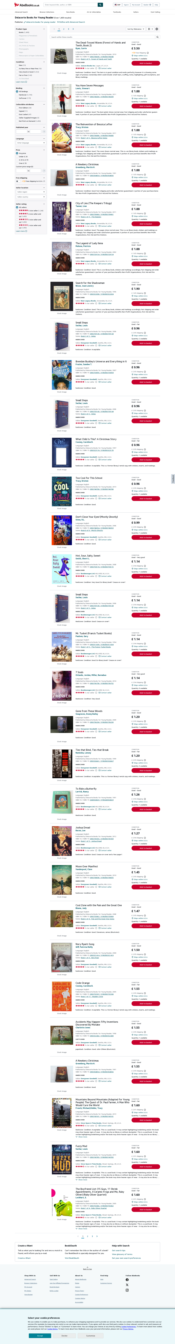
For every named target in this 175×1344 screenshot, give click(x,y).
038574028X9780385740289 (102, 97)
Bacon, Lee (80, 830)
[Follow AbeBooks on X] (127, 1285)
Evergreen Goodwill (89, 343)
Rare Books (70, 12)
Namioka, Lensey (83, 753)
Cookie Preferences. (128, 1326)
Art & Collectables (94, 12)
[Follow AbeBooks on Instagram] (127, 1290)
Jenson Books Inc (88, 66)
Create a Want (24, 1258)
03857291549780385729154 (102, 254)
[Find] (100, 5)
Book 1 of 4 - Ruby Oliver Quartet (94, 1208)
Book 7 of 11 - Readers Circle (92, 996)
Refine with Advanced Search (72, 22)
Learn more (20, 82)
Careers (77, 1287)
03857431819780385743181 (102, 1116)
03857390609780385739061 (102, 214)
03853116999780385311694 (102, 644)
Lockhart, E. (81, 1197)
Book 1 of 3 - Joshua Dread (91, 841)
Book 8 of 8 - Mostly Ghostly (92, 530)
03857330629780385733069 (102, 916)
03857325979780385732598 (102, 994)
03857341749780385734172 (102, 567)
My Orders (27, 1291)
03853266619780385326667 (102, 761)
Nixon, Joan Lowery (85, 286)
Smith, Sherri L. (83, 558)
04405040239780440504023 (102, 800)
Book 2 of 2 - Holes (88, 336)
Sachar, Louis (82, 325)
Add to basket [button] (146, 63)
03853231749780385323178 (102, 450)
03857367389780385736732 (102, 683)
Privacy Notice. (128, 1329)
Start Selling (155, 12)
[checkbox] (17, 32)
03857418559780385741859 (102, 839)
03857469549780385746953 (102, 528)
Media (77, 1283)
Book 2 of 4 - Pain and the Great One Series (97, 919)
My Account (136, 5)
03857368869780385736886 (102, 135)
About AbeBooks (80, 1279)
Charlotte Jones (83, 1027)
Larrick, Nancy (82, 791)
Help (156, 5)
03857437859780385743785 (102, 1157)
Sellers (136, 12)
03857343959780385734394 (102, 373)
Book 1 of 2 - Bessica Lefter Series (94, 138)
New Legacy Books (88, 103)
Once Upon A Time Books (91, 1123)
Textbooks (117, 12)
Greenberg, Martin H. (85, 167)
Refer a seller (54, 1291)
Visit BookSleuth (72, 1258)
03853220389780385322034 (102, 294)
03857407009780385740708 (102, 489)
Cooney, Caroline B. (84, 442)
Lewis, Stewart (83, 88)
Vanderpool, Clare (84, 869)
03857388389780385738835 (102, 878)
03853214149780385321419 (102, 955)
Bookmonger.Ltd (88, 573)
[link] (157, 29)
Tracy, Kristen (82, 127)
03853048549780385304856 (102, 176)
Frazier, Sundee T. (84, 364)
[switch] (18, 181)
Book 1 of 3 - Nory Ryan (90, 958)
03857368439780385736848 (102, 57)
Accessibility (79, 1302)
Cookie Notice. (52, 1329)
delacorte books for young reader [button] (41, 22)
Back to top (87, 1269)
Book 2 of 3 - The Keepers (91, 217)
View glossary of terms (122, 1254)
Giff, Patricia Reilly (84, 947)
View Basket (28, 1294)
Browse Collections (47, 12)
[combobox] (70, 5)
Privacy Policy (79, 1291)
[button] (54, 29)
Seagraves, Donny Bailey (87, 714)
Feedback (173, 479)
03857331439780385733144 (102, 334)
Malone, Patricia (83, 246)
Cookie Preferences (81, 1294)
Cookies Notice (80, 1298)
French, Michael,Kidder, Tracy (89, 1108)
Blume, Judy (81, 908)
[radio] (17, 95)
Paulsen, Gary (82, 636)
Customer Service (106, 1283)
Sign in (126, 5)
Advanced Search (21, 12)
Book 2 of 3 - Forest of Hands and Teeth (96, 59)
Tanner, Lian (81, 206)
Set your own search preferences (126, 1258)
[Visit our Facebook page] (127, 1280)
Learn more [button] (20, 231)
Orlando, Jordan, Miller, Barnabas (91, 675)
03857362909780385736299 (102, 722)
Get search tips (118, 1250)
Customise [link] (90, 1336)
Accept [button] (40, 1336)
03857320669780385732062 (102, 1206)
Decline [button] (64, 1336)
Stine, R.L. (80, 520)
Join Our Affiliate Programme (59, 1283)
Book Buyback (54, 1287)
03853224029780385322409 (102, 1036)
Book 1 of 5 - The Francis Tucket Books (96, 647)
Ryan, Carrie (81, 48)
